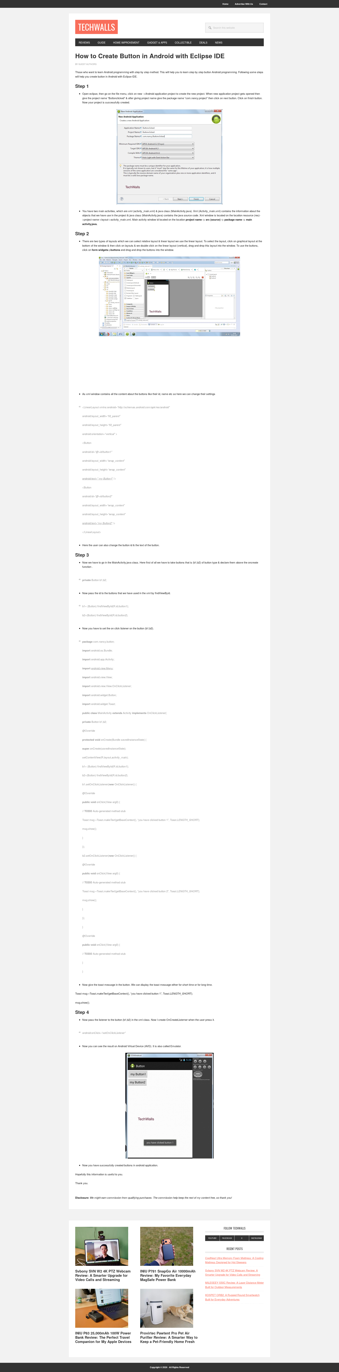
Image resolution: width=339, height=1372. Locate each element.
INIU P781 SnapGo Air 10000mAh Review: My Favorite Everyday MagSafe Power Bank (167, 1275)
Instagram (256, 1238)
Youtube (212, 1238)
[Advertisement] (169, 365)
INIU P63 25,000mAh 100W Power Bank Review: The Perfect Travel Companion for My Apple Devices (103, 1337)
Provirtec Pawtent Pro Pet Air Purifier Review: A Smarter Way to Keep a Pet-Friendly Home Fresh (169, 1337)
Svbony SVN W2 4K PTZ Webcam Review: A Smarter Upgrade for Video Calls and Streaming (103, 1275)
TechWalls (96, 27)
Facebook (227, 1238)
